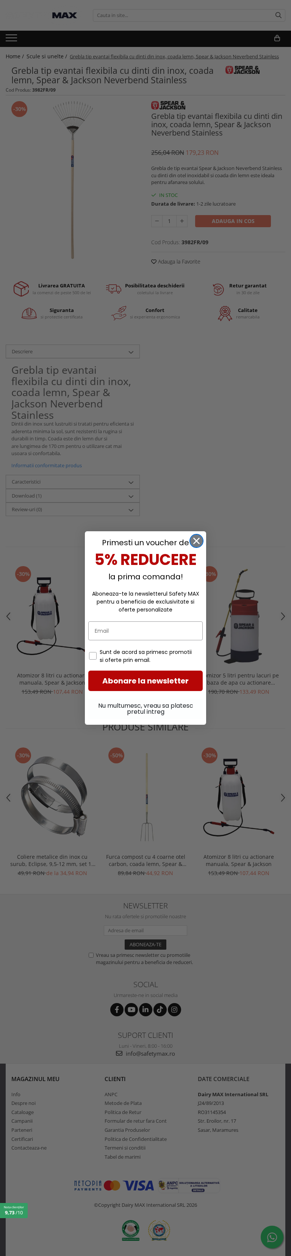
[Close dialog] (196, 541)
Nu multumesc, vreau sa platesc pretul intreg (145, 708)
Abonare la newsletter (145, 681)
